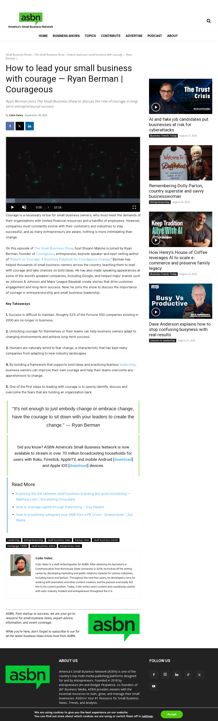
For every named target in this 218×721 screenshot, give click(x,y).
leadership (127, 365)
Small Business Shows (19, 54)
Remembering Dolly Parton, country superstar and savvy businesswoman (176, 191)
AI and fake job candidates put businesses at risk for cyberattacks (178, 124)
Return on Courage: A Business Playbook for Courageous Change (60, 259)
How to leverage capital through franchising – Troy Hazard (60, 507)
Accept (171, 714)
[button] (209, 21)
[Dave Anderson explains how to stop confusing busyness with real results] (180, 301)
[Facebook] (10, 126)
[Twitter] (20, 126)
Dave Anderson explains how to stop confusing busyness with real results (180, 329)
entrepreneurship (33, 539)
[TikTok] (188, 674)
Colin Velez (16, 115)
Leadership (13, 539)
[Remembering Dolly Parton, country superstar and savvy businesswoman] (180, 162)
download (123, 459)
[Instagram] (165, 674)
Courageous (45, 254)
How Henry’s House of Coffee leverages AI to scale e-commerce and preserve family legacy (179, 260)
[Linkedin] (29, 126)
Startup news (82, 539)
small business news (58, 539)
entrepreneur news (70, 545)
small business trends (105, 539)
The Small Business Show (49, 54)
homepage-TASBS (17, 545)
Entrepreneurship (159, 202)
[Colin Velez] (20, 574)
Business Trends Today (163, 135)
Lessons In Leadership (162, 340)
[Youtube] (153, 686)
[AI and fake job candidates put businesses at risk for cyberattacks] (180, 96)
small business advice (43, 545)
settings (147, 716)
